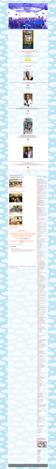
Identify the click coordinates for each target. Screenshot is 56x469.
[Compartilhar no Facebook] (20, 244)
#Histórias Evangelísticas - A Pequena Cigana (41, 190)
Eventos (38, 407)
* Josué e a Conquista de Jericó (41, 335)
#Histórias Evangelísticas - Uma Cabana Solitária (41, 212)
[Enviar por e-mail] (18, 244)
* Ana (38, 221)
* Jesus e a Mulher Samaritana (41, 294)
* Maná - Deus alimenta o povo (41, 339)
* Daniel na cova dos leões (40, 240)
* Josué (38, 334)
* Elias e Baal (39, 250)
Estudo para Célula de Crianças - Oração (38, 454)
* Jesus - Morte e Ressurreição (41, 277)
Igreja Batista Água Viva (23, 161)
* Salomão (38, 374)
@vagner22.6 (28, 141)
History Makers (39, 410)
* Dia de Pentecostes (40, 246)
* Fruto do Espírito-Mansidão (41, 266)
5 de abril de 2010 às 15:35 (16, 248)
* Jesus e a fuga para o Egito (41, 316)
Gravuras (38, 409)
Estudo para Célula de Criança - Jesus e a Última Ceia (39, 457)
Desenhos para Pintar (40, 401)
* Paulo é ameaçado (39, 355)
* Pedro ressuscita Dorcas (40, 366)
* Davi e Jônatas (39, 243)
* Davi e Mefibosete (39, 244)
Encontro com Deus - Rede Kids (41, 404)
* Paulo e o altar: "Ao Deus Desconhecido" (40, 359)
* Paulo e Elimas (39, 357)
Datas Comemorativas (40, 399)
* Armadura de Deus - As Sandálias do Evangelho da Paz (41, 226)
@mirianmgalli (28, 169)
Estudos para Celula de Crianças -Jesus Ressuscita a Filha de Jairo (41, 439)
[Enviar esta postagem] (16, 244)
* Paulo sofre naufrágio (40, 363)
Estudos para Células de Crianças (41, 406)
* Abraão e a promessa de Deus (41, 218)
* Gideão (38, 270)
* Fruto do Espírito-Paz (40, 268)
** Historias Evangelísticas (40, 381)
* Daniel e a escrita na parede (41, 239)
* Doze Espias (39, 247)
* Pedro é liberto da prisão (40, 367)
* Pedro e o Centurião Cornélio (41, 365)
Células (38, 398)
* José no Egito (39, 336)
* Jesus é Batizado (39, 330)
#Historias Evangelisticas (40, 180)
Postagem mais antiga (31, 266)
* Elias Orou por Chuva (40, 249)
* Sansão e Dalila (39, 376)
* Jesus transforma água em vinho (41, 328)
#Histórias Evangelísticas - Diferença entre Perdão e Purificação (42, 204)
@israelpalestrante (28, 113)
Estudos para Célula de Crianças (41, 405)
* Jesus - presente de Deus (40, 280)
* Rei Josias (38, 368)
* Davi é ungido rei (39, 245)
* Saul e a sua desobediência (41, 377)
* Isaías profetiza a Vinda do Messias (42, 272)
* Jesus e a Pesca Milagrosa (41, 314)
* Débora (38, 248)
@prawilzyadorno (28, 87)
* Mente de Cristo (39, 341)
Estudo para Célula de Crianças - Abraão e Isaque (38, 461)
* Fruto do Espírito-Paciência (41, 267)
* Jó (37, 338)
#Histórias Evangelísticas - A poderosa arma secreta (41, 200)
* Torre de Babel (39, 380)
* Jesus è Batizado (39, 329)
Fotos (38, 408)
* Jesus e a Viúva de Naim (40, 315)
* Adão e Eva (39, 220)
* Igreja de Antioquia (39, 271)
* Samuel (38, 375)
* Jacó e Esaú (39, 273)
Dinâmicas (38, 403)
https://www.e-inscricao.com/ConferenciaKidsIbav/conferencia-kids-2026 (28, 62)
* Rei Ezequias (39, 369)
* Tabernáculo (39, 379)
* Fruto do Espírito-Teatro (40, 269)
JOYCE (12, 248)
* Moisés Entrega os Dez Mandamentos (40, 342)
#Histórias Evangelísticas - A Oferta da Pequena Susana (41, 189)
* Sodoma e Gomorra (40, 378)
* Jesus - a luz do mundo (40, 278)
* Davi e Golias (39, 242)
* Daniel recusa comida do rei (41, 241)
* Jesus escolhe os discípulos (41, 322)
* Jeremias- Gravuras (40, 275)
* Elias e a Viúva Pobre (40, 251)
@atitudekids (27, 88)
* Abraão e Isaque (39, 217)
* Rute (38, 373)
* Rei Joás (38, 371)
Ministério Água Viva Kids (18, 5)
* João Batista (39, 337)
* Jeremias (38, 274)
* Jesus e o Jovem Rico (40, 319)
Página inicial (22, 266)
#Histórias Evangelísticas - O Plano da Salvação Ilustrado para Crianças (42, 185)
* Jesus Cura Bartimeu (40, 281)
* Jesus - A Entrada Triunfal (40, 276)
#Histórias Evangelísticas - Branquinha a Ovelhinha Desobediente (40, 203)
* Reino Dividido (39, 372)
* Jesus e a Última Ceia (40, 318)
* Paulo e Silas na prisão (40, 358)
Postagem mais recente (13, 266)
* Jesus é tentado (39, 331)
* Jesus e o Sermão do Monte (41, 320)
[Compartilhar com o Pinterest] (21, 244)
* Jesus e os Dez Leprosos (40, 321)
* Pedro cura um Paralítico (40, 364)
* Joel (38, 332)
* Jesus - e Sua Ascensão (40, 279)
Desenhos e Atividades (40, 400)
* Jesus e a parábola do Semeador (41, 317)
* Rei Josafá (38, 370)
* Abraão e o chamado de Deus (41, 219)
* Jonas (38, 333)
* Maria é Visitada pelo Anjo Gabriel (41, 340)
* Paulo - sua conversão (40, 356)
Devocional (38, 402)
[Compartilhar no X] (19, 244)
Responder (12, 252)
